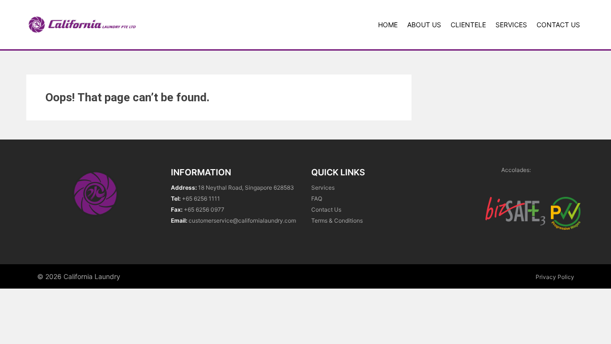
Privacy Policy (555, 276)
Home (388, 25)
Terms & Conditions (337, 220)
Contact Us (558, 25)
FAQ (316, 198)
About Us (424, 25)
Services (511, 25)
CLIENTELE (468, 25)
